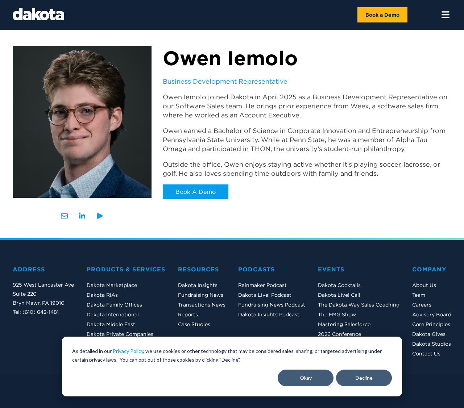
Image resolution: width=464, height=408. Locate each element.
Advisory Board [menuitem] (431, 314)
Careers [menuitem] (421, 304)
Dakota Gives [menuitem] (429, 334)
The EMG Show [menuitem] (337, 314)
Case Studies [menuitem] (194, 324)
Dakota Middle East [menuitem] (111, 324)
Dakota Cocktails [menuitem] (339, 285)
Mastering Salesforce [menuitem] (344, 324)
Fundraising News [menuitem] (200, 295)
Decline (364, 378)
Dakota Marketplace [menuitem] (112, 285)
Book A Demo (195, 191)
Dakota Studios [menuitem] (431, 344)
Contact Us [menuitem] (426, 353)
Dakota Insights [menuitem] (198, 285)
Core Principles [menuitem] (431, 324)
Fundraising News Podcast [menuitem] (271, 304)
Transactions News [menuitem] (201, 304)
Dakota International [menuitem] (113, 314)
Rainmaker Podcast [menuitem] (262, 285)
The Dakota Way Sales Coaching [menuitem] (358, 304)
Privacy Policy (128, 351)
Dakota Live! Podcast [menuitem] (264, 295)
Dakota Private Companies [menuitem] (120, 334)
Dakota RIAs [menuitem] (102, 295)
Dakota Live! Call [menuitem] (339, 295)
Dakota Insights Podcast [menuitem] (268, 314)
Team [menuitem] (418, 295)
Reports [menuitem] (188, 314)
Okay (306, 378)
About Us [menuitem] (424, 285)
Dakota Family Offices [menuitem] (114, 304)
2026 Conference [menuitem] (339, 334)
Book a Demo (382, 15)
